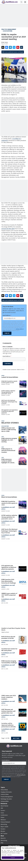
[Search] (21, 2)
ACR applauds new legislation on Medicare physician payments (9, 411)
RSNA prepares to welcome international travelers (8, 450)
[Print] (2, 47)
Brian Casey (4, 42)
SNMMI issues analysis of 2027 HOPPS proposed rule (9, 595)
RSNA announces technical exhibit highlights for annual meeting (7, 461)
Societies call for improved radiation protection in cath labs (8, 725)
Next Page (16, 738)
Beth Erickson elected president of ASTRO (8, 637)
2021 (2, 436)
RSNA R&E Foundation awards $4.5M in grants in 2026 (9, 382)
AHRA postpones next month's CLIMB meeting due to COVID (8, 429)
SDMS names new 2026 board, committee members (8, 697)
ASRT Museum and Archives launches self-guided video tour (8, 711)
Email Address (7, 315)
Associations (7, 31)
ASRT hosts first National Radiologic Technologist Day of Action (9, 402)
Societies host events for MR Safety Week (9, 649)
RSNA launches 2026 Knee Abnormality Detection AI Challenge (8, 581)
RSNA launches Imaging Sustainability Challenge (9, 661)
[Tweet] (14, 47)
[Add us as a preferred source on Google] (21, 47)
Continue (8, 363)
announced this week (8, 229)
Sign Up (7, 333)
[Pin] (17, 47)
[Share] (6, 47)
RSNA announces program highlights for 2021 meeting (9, 440)
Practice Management (8, 29)
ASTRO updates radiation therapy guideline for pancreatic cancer (8, 392)
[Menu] (25, 2)
